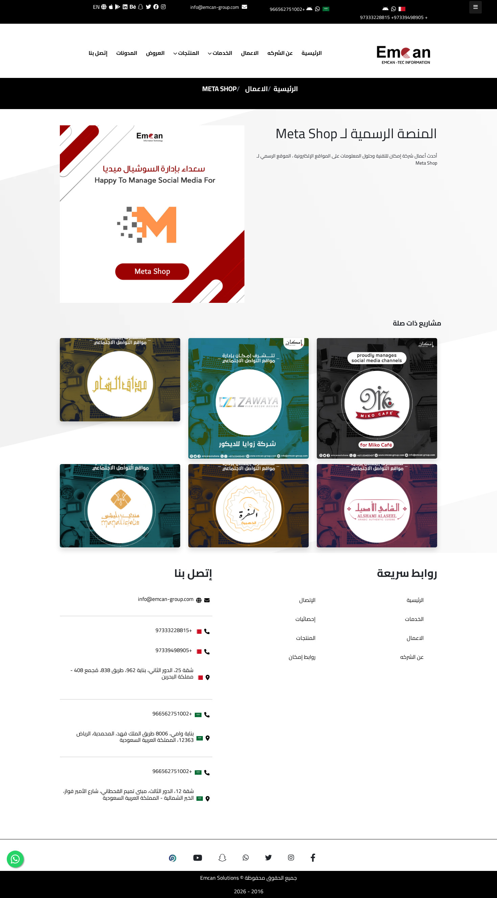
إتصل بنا (98, 53)
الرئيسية (312, 53)
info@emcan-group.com (214, 7)
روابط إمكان (302, 657)
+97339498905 (407, 17)
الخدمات (222, 53)
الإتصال (307, 600)
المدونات (126, 53)
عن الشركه (280, 53)
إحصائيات (305, 619)
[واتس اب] (15, 859)
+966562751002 (287, 9)
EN (97, 7)
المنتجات (188, 53)
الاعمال (250, 53)
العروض (155, 53)
